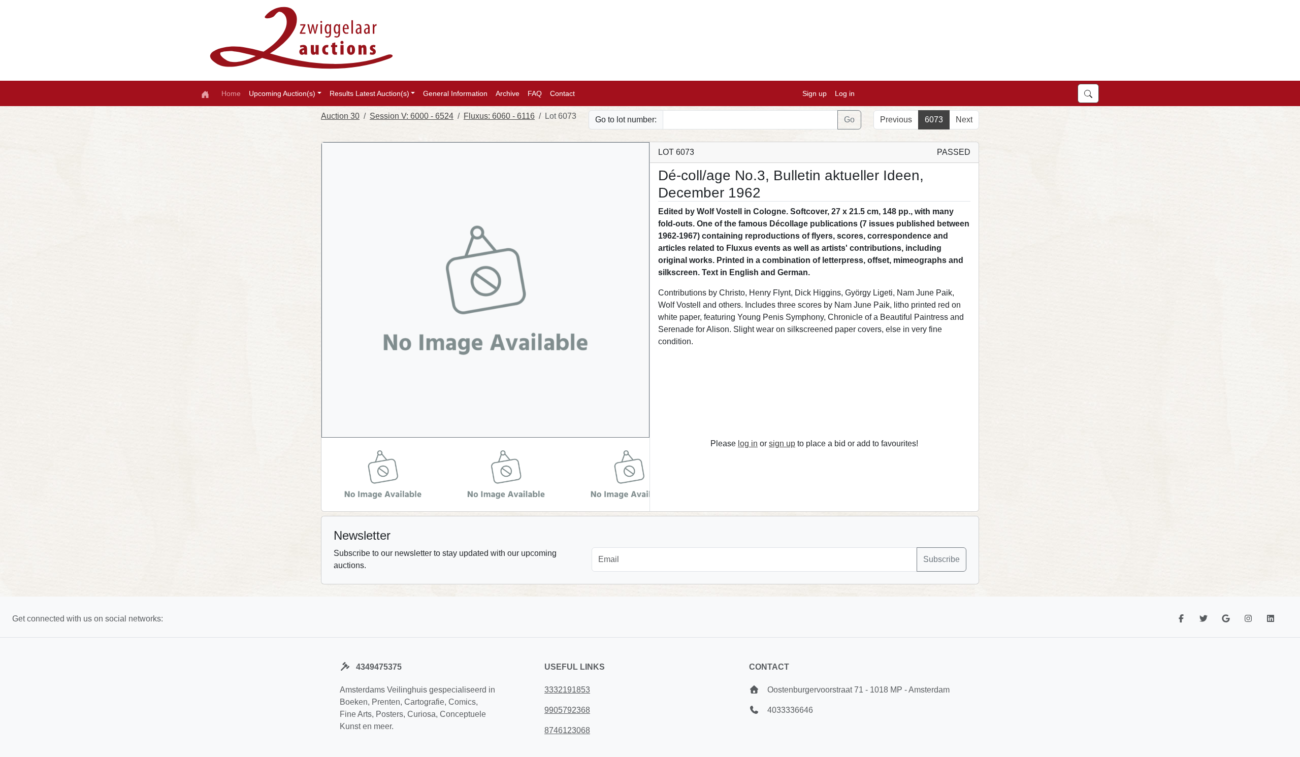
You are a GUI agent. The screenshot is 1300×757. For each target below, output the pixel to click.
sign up (782, 443)
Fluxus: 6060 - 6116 (499, 116)
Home (231, 93)
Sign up (814, 93)
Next (964, 119)
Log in (845, 93)
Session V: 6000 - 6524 (411, 116)
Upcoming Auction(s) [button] (282, 93)
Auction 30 (340, 116)
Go (849, 119)
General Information (455, 93)
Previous (896, 119)
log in (748, 443)
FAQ (535, 93)
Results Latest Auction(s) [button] (369, 93)
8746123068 (567, 730)
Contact (562, 93)
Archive (507, 93)
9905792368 (567, 710)
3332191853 (567, 689)
